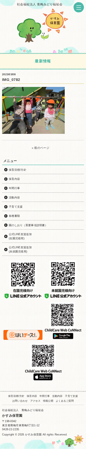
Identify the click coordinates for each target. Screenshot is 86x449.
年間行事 (44, 396)
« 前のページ (40, 147)
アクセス (35, 400)
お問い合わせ (20, 400)
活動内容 (57, 396)
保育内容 (32, 396)
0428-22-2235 (10, 429)
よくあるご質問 (65, 400)
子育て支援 (71, 396)
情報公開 (48, 400)
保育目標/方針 (16, 396)
